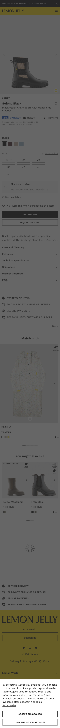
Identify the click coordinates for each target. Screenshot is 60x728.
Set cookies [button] (9, 705)
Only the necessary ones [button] (30, 722)
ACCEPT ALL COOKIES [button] (30, 714)
